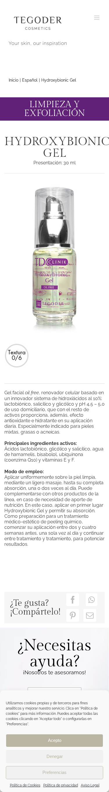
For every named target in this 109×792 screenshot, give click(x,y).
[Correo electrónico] (90, 615)
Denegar (55, 756)
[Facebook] (73, 600)
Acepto (54, 740)
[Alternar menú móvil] (97, 18)
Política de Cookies (25, 785)
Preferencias (54, 772)
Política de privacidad (60, 785)
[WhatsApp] (91, 600)
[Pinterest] (73, 615)
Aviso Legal (90, 785)
